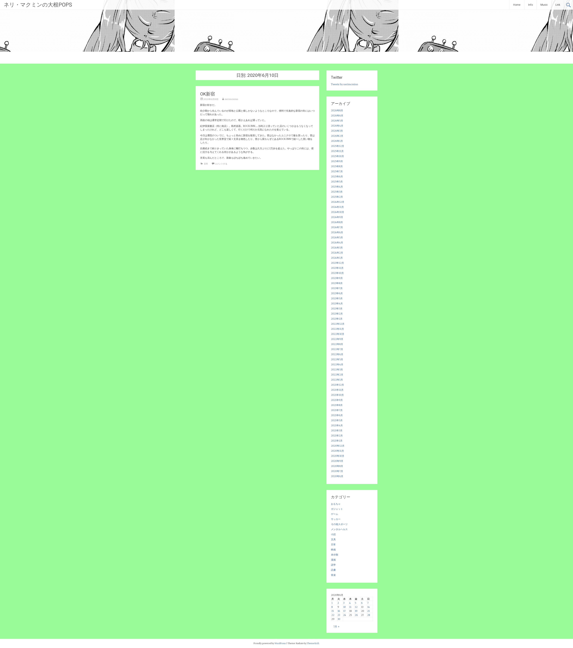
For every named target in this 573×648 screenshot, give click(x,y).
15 (332, 610)
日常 (206, 163)
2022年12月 (337, 323)
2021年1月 (336, 440)
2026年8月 (337, 110)
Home (516, 4)
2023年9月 (337, 278)
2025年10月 (337, 156)
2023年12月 (337, 262)
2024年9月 (337, 217)
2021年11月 (337, 389)
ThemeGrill (313, 643)
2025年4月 (337, 186)
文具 (333, 539)
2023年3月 (336, 308)
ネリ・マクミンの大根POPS (38, 5)
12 (356, 606)
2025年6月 (337, 176)
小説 (333, 534)
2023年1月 (336, 318)
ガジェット (337, 508)
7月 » (336, 626)
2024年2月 (337, 252)
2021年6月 (337, 415)
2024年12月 (337, 201)
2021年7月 (337, 410)
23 (339, 614)
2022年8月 (337, 344)
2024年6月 (337, 232)
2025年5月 (337, 181)
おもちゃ (336, 503)
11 (350, 606)
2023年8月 (337, 283)
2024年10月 (337, 212)
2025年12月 (337, 145)
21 (368, 610)
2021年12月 (337, 384)
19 (356, 610)
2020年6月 (337, 476)
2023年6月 (337, 293)
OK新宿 (207, 94)
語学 (333, 564)
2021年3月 (336, 430)
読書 (333, 569)
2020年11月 (337, 450)
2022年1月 (337, 379)
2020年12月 (337, 445)
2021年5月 (337, 420)
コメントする (221, 163)
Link (557, 4)
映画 (333, 549)
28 (368, 614)
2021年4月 (337, 425)
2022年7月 (337, 349)
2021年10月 (337, 394)
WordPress (280, 643)
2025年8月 (337, 166)
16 (339, 610)
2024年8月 (337, 222)
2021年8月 (337, 405)
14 (368, 606)
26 (356, 614)
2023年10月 (337, 272)
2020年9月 (337, 460)
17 (344, 610)
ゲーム (334, 513)
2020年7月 (337, 471)
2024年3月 (337, 247)
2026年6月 (337, 115)
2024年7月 (337, 227)
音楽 (333, 574)
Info (530, 4)
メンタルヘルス (339, 529)
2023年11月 (337, 267)
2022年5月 (337, 359)
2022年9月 (337, 339)
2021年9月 (337, 399)
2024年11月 (337, 206)
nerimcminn (231, 99)
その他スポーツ (339, 524)
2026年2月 (337, 135)
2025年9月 (337, 161)
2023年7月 (337, 288)
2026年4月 (337, 125)
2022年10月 (337, 333)
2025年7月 (337, 171)
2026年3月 (337, 130)
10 (344, 606)
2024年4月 (337, 242)
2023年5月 (337, 298)
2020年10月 (337, 455)
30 (339, 619)
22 (332, 614)
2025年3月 (337, 191)
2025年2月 (337, 196)
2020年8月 (337, 466)
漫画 (333, 559)
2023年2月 (337, 313)
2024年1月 (337, 257)
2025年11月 (337, 151)
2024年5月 (337, 237)
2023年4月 (337, 303)
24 (344, 614)
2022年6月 (337, 354)
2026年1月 (337, 140)
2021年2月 (337, 435)
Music (544, 4)
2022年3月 (337, 369)
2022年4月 (337, 364)
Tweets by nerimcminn (344, 84)
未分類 (334, 554)
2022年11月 (337, 328)
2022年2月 (337, 374)
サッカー (336, 519)
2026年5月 (337, 120)
